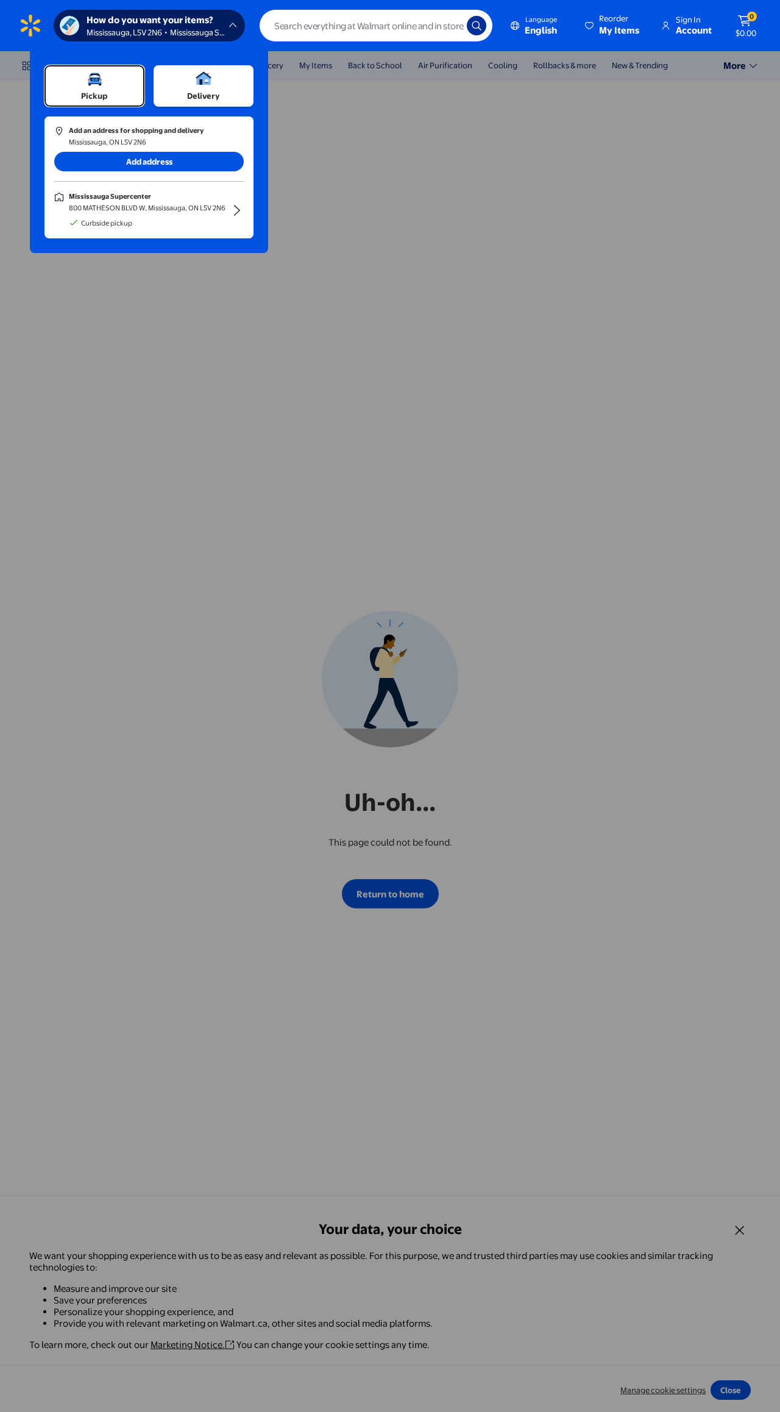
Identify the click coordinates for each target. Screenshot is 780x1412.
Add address (149, 161)
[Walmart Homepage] (30, 25)
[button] (613, 25)
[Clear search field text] (448, 25)
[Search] (476, 25)
